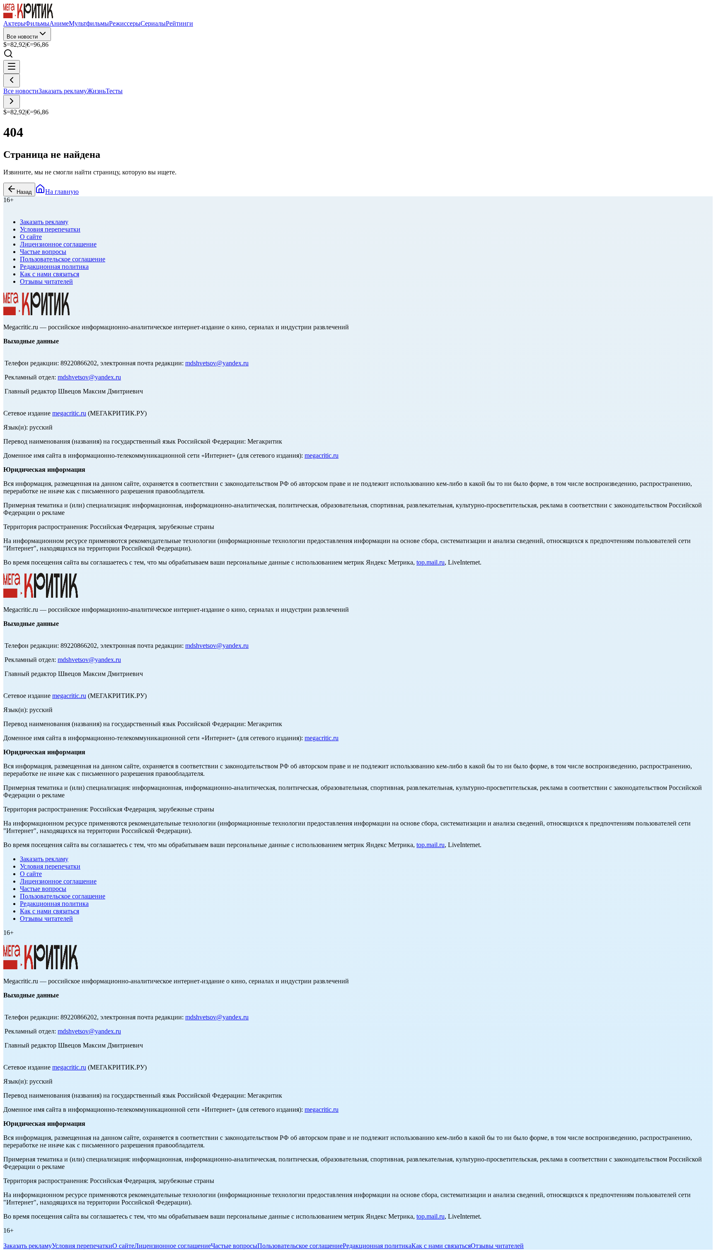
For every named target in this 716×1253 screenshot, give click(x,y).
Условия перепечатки (50, 229)
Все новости (22, 37)
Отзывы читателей (46, 281)
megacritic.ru (69, 413)
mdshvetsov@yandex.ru (217, 363)
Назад (24, 192)
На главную (62, 191)
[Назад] (11, 80)
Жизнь (96, 90)
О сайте (31, 236)
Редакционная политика (54, 266)
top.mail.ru (430, 562)
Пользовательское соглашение (62, 259)
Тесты (114, 90)
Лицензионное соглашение (58, 244)
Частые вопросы (43, 251)
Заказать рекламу (63, 90)
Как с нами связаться (49, 274)
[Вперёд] (11, 102)
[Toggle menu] (11, 67)
